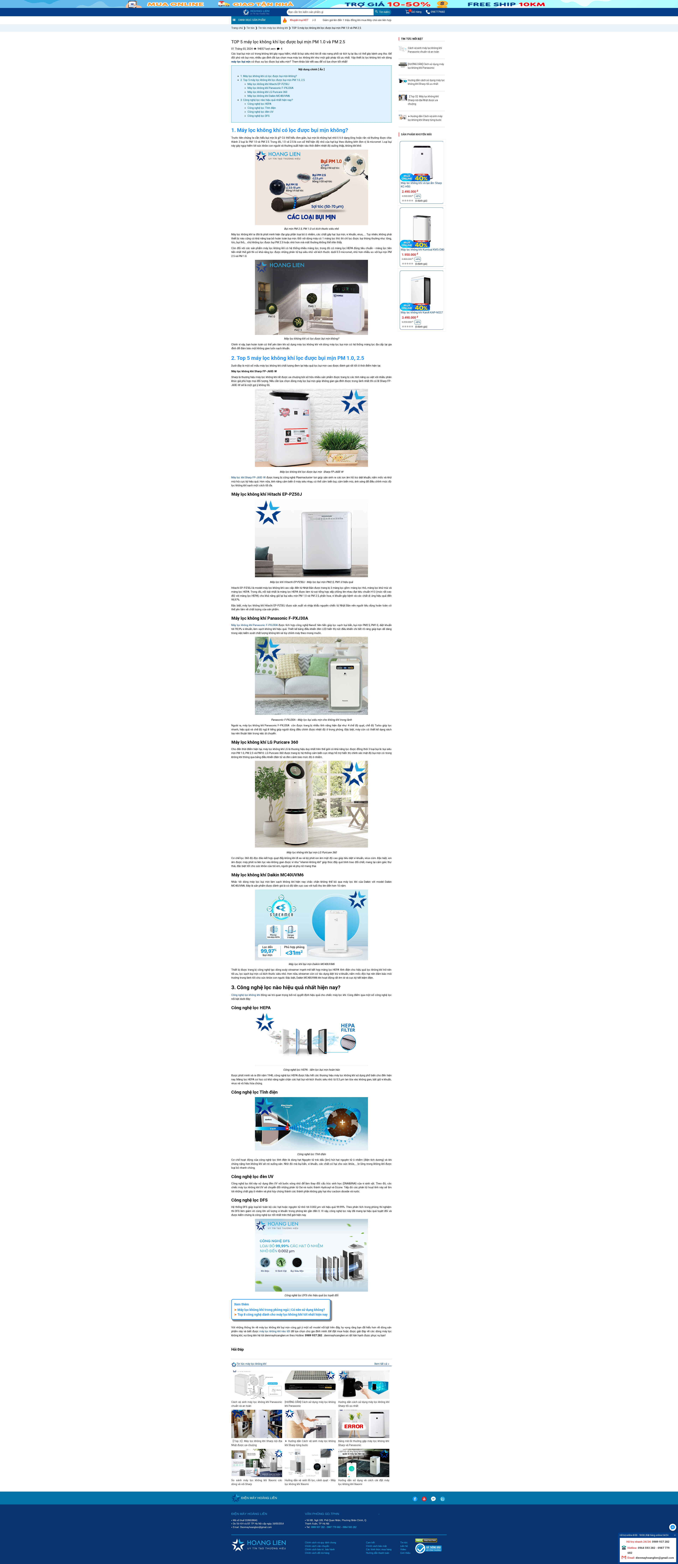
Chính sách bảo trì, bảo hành (320, 1549)
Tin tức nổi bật (412, 38)
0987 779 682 (334, 1527)
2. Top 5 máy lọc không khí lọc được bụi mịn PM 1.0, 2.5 (272, 80)
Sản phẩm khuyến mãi (416, 134)
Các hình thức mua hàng (378, 1549)
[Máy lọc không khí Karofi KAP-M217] (422, 292)
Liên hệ (404, 1546)
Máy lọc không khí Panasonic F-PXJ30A (270, 88)
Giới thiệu (405, 1553)
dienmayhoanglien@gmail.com (654, 1557)
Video (403, 1549)
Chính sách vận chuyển (317, 1546)
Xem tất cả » (381, 1363)
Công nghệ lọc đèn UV (260, 111)
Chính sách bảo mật (376, 1546)
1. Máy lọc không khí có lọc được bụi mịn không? (268, 76)
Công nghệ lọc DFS (259, 115)
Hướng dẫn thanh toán (377, 1553)
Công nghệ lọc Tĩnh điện (262, 108)
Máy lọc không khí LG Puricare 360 (267, 92)
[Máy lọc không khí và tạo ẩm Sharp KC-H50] (422, 163)
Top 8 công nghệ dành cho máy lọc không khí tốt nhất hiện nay (282, 1314)
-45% (417, 322)
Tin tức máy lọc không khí (251, 1363)
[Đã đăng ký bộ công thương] (428, 1552)
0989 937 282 (318, 1527)
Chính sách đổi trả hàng (317, 1553)
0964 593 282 (349, 1527)
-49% (417, 196)
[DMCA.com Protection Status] (426, 1540)
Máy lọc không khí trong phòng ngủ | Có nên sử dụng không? (281, 1310)
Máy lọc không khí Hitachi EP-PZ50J (268, 84)
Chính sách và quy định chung (320, 1542)
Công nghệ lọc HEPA (259, 103)
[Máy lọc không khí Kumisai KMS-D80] (422, 229)
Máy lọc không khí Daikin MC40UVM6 (269, 96)
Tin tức (404, 1542)
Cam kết (370, 1542)
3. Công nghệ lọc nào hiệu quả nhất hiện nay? (266, 100)
